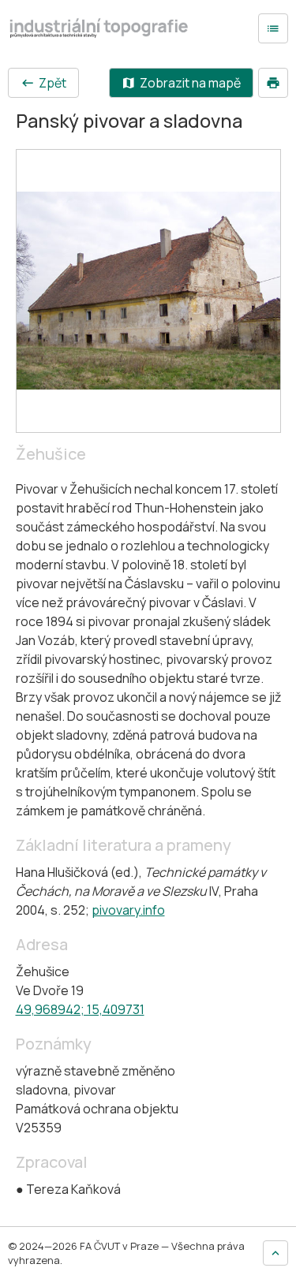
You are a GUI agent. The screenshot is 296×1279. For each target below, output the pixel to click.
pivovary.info (128, 910)
